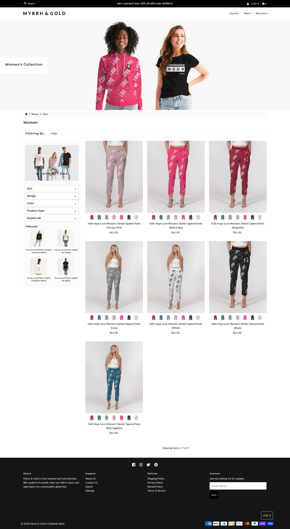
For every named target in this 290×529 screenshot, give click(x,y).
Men (247, 13)
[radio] (92, 217)
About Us (90, 478)
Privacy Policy (155, 482)
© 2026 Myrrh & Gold (33, 523)
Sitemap (89, 490)
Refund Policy (155, 486)
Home (234, 13)
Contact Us (91, 482)
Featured (31, 226)
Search (89, 486)
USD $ (255, 3)
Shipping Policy (156, 478)
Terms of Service (157, 490)
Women (261, 13)
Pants (54, 133)
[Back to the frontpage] (26, 114)
